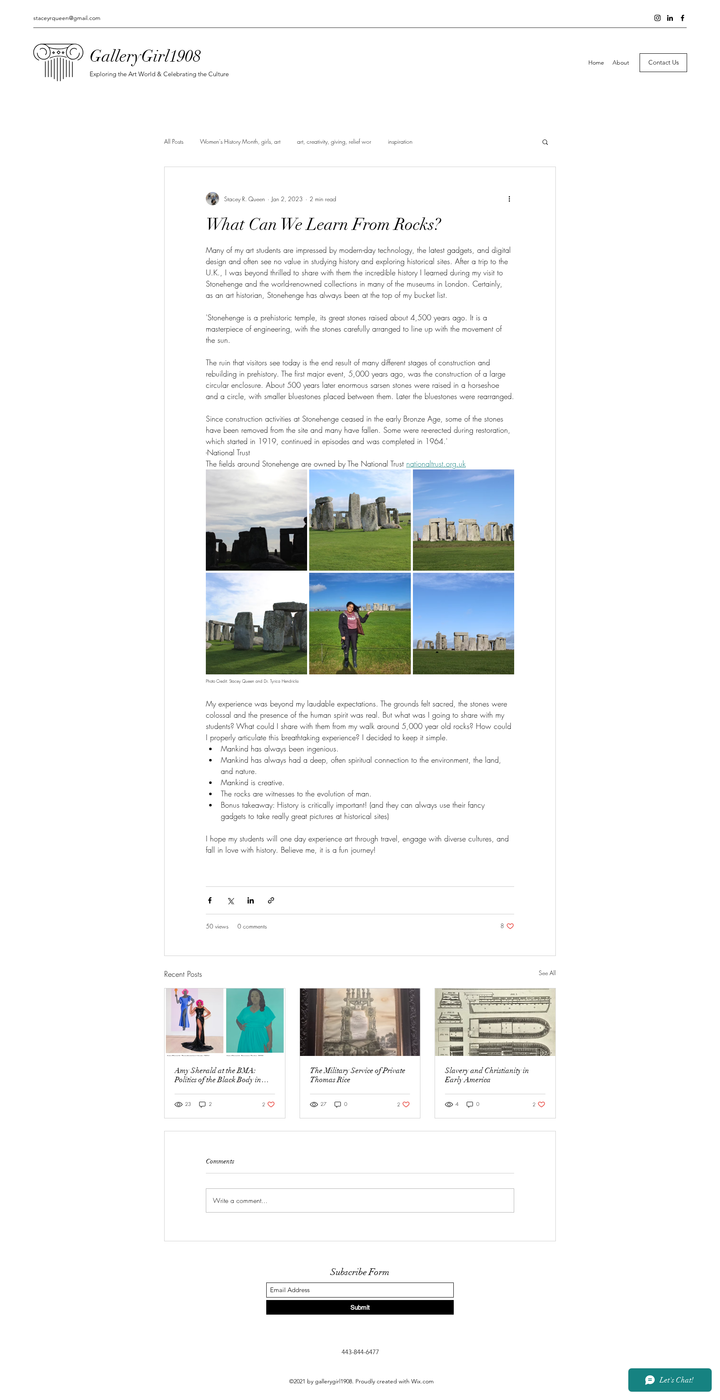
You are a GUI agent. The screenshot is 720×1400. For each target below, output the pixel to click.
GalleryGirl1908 (145, 56)
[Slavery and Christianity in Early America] (495, 1022)
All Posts (173, 141)
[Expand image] (256, 520)
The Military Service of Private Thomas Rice (357, 1075)
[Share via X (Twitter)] (230, 900)
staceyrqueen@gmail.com (66, 18)
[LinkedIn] (670, 18)
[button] (545, 141)
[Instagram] (657, 18)
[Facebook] (682, 18)
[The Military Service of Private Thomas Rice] (360, 1022)
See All (547, 973)
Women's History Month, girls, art (240, 141)
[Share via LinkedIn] (251, 900)
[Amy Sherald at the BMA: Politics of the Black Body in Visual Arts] (225, 1022)
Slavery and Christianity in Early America (487, 1075)
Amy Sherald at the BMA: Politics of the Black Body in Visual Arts (218, 1075)
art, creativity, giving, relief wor (334, 141)
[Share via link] (271, 900)
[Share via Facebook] (210, 900)
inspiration (400, 141)
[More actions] (509, 199)
